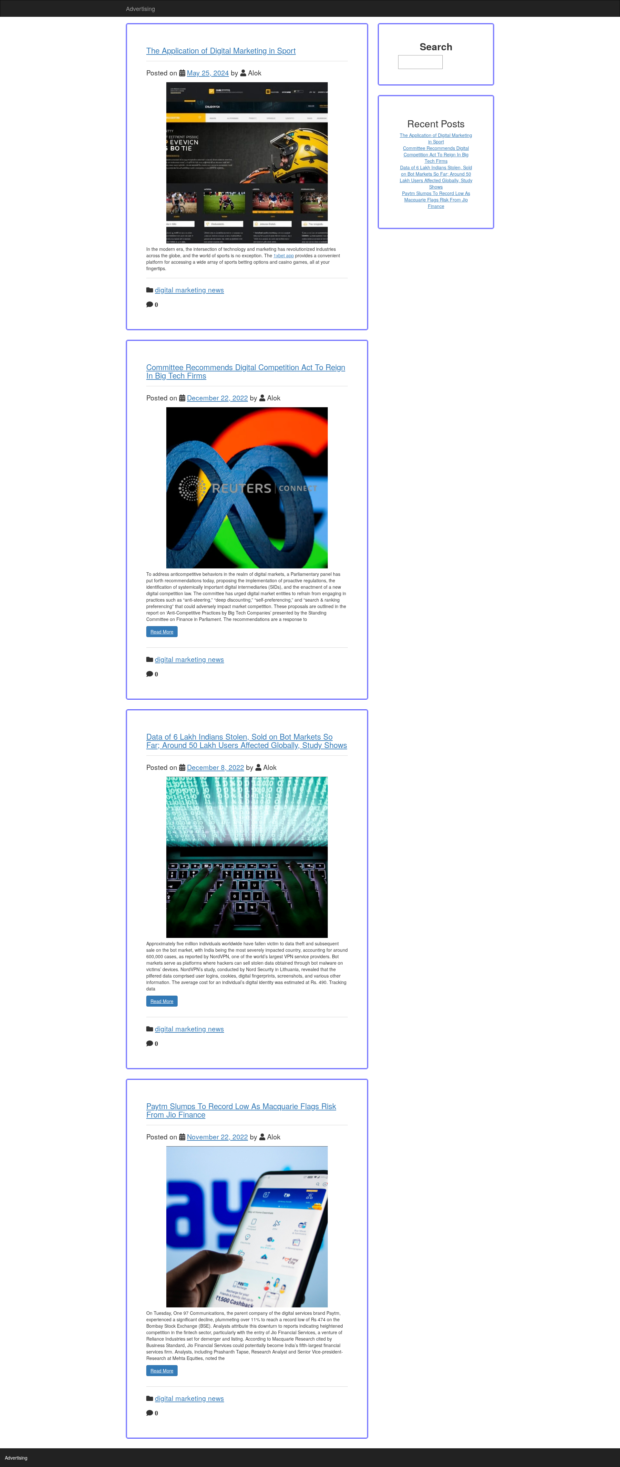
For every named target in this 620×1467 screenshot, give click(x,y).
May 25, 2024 (208, 72)
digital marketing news (189, 289)
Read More (161, 631)
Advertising (140, 8)
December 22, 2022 (217, 397)
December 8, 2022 (215, 767)
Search (436, 46)
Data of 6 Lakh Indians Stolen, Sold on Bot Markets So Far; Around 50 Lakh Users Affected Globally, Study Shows (246, 740)
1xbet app (284, 255)
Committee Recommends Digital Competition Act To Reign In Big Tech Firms (245, 371)
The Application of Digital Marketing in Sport (221, 50)
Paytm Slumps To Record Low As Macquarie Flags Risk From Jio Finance (241, 1110)
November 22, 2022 (217, 1136)
